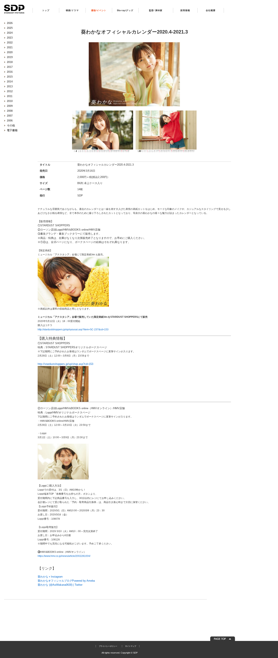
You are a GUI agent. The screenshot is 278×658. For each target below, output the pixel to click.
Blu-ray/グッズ (125, 10)
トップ (45, 10)
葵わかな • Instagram (50, 576)
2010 (10, 101)
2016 (10, 71)
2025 (10, 27)
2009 (10, 105)
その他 (11, 125)
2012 (10, 91)
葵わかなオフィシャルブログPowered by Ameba (66, 580)
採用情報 (185, 10)
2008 (10, 110)
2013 (10, 86)
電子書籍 (12, 130)
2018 (10, 62)
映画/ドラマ (72, 10)
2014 (10, 81)
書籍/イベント (98, 10)
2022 (10, 42)
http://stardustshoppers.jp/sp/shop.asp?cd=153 (65, 363)
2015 (10, 76)
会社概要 (210, 10)
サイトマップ (130, 646)
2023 (10, 37)
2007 (10, 115)
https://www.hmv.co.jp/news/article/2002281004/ (64, 556)
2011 (9, 96)
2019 (10, 57)
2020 (10, 52)
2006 (10, 120)
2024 (10, 32)
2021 (10, 47)
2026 (10, 23)
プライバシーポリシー (108, 646)
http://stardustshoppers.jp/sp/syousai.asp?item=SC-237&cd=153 (73, 329)
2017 (10, 66)
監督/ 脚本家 (156, 10)
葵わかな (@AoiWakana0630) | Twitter (60, 584)
